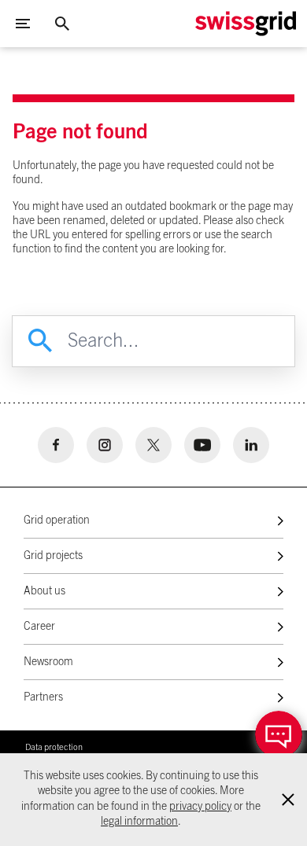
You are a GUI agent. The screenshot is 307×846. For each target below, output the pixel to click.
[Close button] (62, 23)
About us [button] (44, 591)
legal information (139, 821)
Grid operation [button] (57, 520)
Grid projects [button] (53, 555)
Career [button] (39, 626)
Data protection (54, 747)
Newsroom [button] (48, 662)
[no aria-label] (56, 445)
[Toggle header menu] (22, 23)
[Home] (245, 23)
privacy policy (200, 806)
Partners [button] (43, 697)
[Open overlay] (278, 734)
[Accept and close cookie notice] (288, 799)
